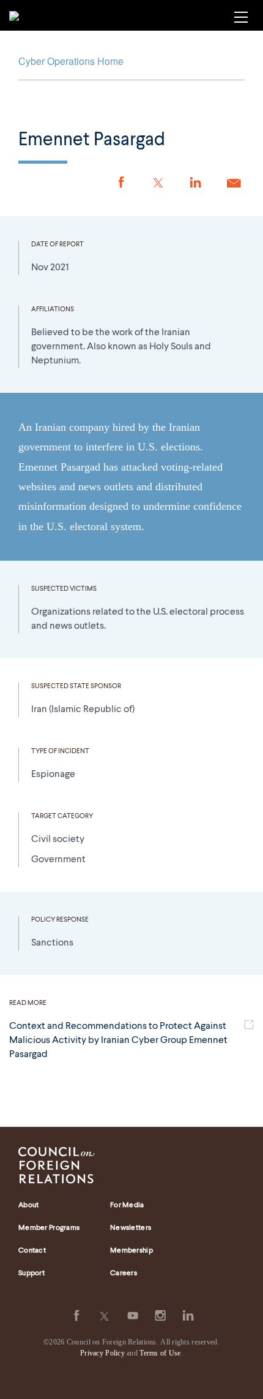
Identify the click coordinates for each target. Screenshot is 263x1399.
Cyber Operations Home (71, 61)
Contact (32, 1250)
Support (31, 1273)
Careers (123, 1273)
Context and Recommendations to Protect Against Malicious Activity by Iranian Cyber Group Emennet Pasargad (118, 1041)
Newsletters (130, 1228)
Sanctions (52, 943)
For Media (127, 1205)
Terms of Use (159, 1353)
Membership (131, 1250)
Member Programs (49, 1228)
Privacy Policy (102, 1353)
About (28, 1205)
